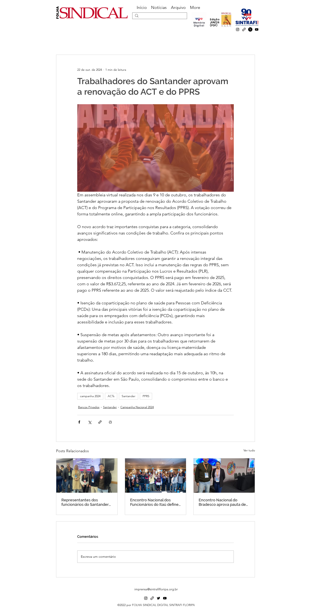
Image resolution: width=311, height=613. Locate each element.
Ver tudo (249, 450)
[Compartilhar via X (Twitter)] (90, 422)
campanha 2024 (90, 396)
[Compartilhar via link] (100, 422)
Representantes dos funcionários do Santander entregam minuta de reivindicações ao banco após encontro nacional (85, 502)
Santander (128, 396)
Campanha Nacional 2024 (137, 407)
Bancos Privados (88, 407)
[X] (250, 29)
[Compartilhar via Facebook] (79, 422)
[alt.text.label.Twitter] (158, 598)
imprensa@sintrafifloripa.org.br (156, 589)
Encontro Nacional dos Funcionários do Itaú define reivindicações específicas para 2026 (154, 502)
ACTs (111, 396)
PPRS (146, 396)
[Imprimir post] (110, 422)
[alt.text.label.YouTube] (257, 29)
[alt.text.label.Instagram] (237, 29)
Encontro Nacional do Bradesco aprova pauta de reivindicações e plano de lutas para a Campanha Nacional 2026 (222, 502)
